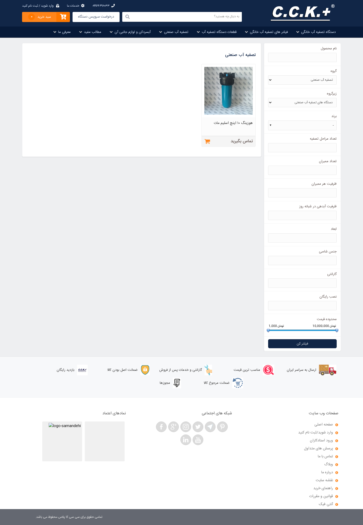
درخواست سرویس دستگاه (96, 17)
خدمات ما (73, 5)
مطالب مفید (92, 32)
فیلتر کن (302, 344)
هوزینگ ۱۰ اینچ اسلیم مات (233, 123)
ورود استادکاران (321, 440)
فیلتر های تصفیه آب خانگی (269, 32)
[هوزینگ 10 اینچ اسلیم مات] (229, 116)
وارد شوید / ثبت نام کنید (38, 5)
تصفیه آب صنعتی (176, 32)
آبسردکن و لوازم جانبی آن (133, 32)
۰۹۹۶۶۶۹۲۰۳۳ (100, 5)
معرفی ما (64, 32)
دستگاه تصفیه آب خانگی (318, 32)
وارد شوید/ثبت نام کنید (315, 432)
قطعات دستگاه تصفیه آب (219, 32)
